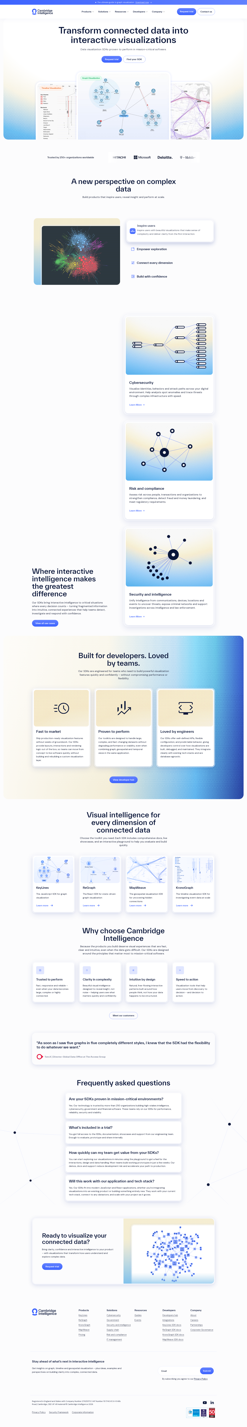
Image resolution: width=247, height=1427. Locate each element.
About (193, 1315)
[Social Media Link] (205, 1403)
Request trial (186, 11)
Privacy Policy (201, 1378)
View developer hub (123, 779)
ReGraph (83, 1320)
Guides (138, 1315)
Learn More (135, 404)
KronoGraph (84, 1325)
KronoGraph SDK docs (173, 1334)
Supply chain (113, 1329)
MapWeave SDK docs (173, 1339)
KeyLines (83, 1315)
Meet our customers (123, 1015)
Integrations (168, 1320)
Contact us (206, 11)
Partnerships (196, 1325)
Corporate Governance (201, 1329)
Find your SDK (134, 59)
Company (157, 11)
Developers (139, 11)
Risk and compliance (117, 1334)
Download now (142, 2)
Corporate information (83, 1412)
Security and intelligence (119, 1325)
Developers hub (170, 1315)
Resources (120, 11)
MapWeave (84, 1329)
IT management (114, 1339)
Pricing (82, 1334)
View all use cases (45, 623)
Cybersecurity (114, 1315)
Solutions (103, 11)
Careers (194, 1320)
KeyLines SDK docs (172, 1325)
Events (138, 1320)
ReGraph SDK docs (172, 1329)
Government (113, 1320)
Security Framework (58, 1412)
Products (86, 11)
